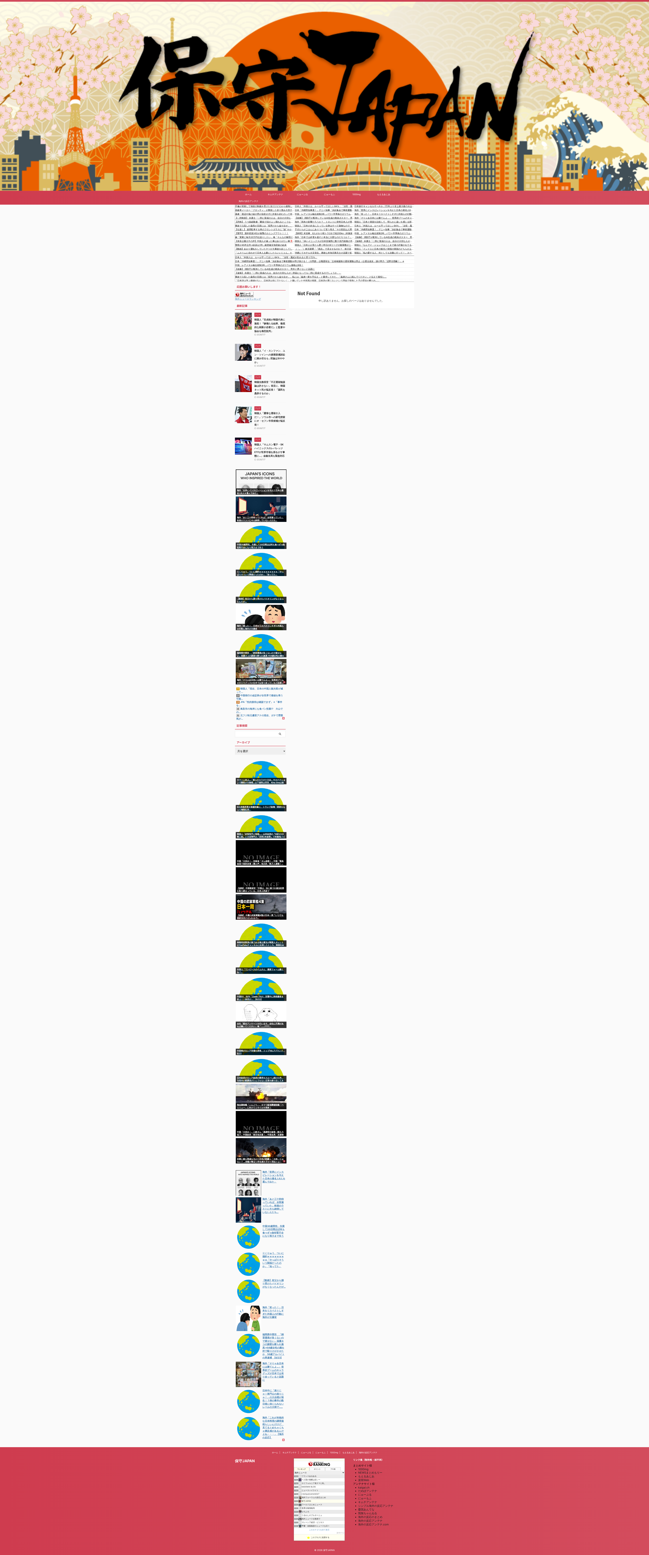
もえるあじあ (383, 194)
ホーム (248, 194)
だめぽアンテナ (367, 1491)
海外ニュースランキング (248, 298)
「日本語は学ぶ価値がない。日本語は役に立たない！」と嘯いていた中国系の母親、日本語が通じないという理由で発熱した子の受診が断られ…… (307, 280)
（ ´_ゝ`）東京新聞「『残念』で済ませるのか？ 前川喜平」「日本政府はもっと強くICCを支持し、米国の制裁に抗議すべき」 (324, 248)
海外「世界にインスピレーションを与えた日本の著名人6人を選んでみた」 (384, 210)
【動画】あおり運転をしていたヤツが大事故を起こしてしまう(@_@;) (265, 248)
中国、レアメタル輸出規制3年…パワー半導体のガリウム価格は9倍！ (324, 214)
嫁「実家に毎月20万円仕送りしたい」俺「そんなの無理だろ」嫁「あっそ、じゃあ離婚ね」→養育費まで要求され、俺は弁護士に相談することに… (265, 237)
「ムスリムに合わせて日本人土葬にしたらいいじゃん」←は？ (265, 252)
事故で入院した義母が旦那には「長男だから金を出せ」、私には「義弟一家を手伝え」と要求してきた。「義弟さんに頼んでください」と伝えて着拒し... (265, 225)
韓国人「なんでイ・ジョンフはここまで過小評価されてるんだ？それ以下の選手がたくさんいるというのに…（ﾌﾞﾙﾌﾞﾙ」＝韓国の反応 (384, 245)
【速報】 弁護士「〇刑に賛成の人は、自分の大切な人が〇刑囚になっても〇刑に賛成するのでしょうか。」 (384, 241)
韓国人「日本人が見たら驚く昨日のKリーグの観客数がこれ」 (324, 245)
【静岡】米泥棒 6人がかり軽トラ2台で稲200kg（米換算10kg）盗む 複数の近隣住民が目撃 (324, 233)
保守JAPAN (245, 1461)
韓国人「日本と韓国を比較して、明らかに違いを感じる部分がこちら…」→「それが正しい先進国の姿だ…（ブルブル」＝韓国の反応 (384, 221)
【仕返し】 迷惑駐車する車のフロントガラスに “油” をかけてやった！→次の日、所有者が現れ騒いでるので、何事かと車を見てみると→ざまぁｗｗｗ (265, 229)
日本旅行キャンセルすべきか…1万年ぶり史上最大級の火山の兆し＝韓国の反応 (384, 206)
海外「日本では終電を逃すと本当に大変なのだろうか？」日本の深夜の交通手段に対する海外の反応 (324, 237)
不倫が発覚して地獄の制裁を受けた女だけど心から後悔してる (265, 206)
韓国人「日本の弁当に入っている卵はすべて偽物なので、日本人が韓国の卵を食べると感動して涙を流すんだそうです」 (324, 225)
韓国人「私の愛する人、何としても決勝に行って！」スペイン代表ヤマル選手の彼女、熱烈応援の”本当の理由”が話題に (384, 252)
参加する (340, 1533)
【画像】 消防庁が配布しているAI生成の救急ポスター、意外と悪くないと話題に (324, 218)
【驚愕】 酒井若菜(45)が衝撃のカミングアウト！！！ (262, 233)
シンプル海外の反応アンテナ (375, 1505)
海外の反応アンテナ (248, 201)
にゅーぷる (302, 194)
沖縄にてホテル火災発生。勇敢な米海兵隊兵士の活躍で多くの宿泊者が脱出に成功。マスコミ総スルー (324, 252)
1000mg (356, 194)
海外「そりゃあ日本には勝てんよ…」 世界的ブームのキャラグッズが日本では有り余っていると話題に (384, 218)
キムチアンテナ (275, 194)
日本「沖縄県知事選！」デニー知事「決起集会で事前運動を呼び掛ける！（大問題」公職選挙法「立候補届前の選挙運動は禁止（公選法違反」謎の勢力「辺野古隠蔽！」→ (324, 210)
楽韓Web (363, 1480)
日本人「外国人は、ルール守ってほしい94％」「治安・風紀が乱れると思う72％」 (324, 206)
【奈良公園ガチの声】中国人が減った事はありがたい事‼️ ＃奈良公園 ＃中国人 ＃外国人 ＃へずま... (265, 241)
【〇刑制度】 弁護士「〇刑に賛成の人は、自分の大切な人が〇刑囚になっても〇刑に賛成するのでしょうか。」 (265, 218)
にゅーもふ (329, 194)
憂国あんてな (366, 1509)
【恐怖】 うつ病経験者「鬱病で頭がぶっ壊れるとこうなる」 (265, 221)
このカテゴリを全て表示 (319, 1530)
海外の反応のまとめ (370, 1517)
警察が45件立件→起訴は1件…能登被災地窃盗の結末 (261, 245)
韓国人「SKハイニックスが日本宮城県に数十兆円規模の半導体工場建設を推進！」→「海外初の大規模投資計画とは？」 (324, 241)
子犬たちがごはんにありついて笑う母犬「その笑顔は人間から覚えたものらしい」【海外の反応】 (324, 229)
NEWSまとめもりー (370, 1472)
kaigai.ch (363, 1487)
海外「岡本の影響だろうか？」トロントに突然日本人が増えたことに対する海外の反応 (324, 221)
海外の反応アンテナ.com (373, 1524)
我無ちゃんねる (367, 1513)
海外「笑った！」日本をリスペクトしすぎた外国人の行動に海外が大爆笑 (384, 214)
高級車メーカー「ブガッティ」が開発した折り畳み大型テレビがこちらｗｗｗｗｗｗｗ (265, 210)
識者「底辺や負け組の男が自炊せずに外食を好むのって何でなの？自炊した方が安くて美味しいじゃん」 (265, 214)
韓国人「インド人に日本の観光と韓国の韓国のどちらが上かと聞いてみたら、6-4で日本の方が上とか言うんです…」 (384, 248)
